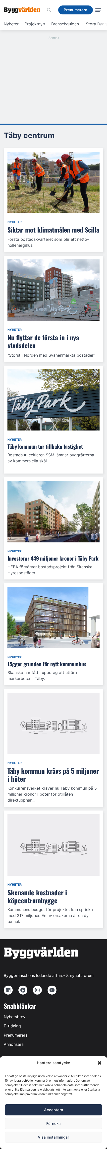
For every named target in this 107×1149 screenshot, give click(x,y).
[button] (99, 1062)
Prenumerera (16, 1035)
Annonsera (14, 1044)
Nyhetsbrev (14, 1016)
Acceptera (53, 1109)
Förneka (53, 1123)
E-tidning (12, 1025)
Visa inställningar (53, 1137)
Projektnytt (35, 23)
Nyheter (11, 23)
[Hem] (24, 9)
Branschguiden (65, 23)
